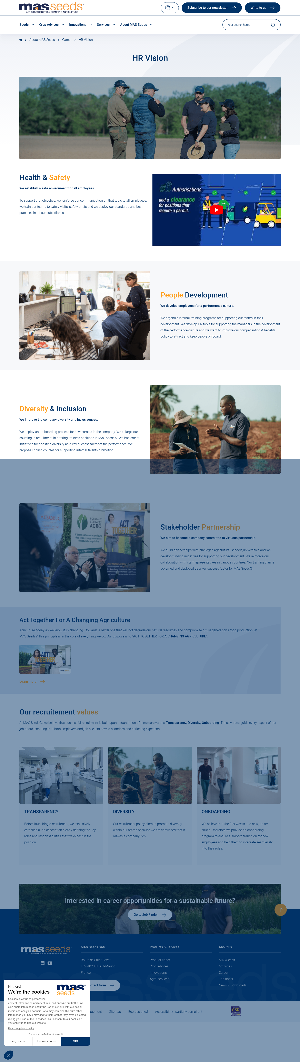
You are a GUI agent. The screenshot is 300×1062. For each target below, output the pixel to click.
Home (20, 40)
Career (66, 40)
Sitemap (115, 1012)
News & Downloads (233, 985)
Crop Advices (49, 25)
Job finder (226, 979)
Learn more (28, 681)
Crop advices (159, 966)
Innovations (77, 25)
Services (103, 25)
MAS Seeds (227, 960)
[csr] (236, 1015)
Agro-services (159, 979)
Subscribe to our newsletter (207, 8)
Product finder (160, 960)
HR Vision (86, 40)
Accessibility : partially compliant (178, 1012)
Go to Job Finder (146, 915)
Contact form (96, 985)
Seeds (24, 25)
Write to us (258, 8)
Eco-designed (138, 1012)
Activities (225, 966)
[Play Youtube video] (216, 210)
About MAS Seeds (133, 25)
